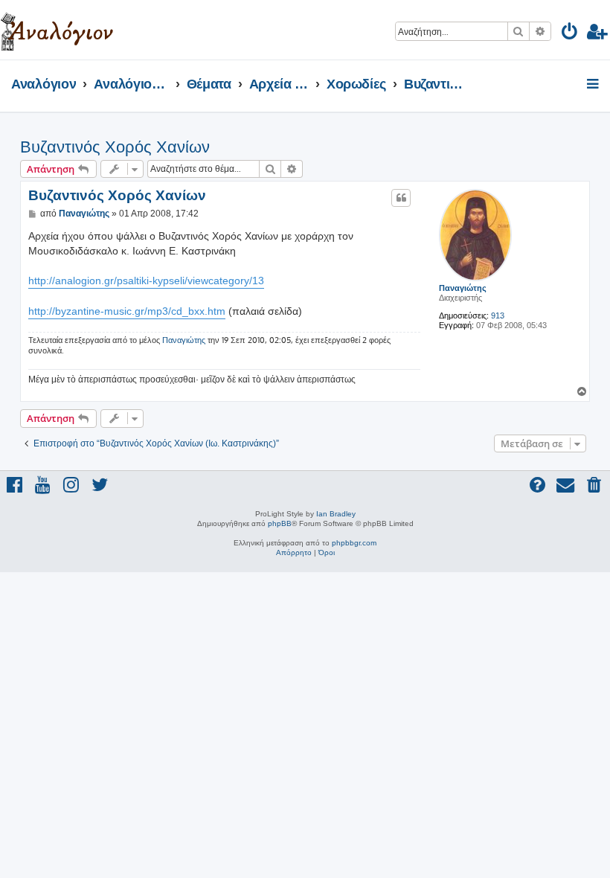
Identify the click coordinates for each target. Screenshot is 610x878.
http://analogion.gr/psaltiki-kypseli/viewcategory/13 (146, 280)
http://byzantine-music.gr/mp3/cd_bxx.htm (126, 311)
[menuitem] (570, 33)
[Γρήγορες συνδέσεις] (594, 85)
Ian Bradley (336, 514)
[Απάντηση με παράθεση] (401, 198)
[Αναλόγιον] (57, 29)
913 (497, 315)
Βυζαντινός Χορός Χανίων (115, 147)
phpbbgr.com (354, 543)
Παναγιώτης (463, 287)
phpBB (280, 523)
